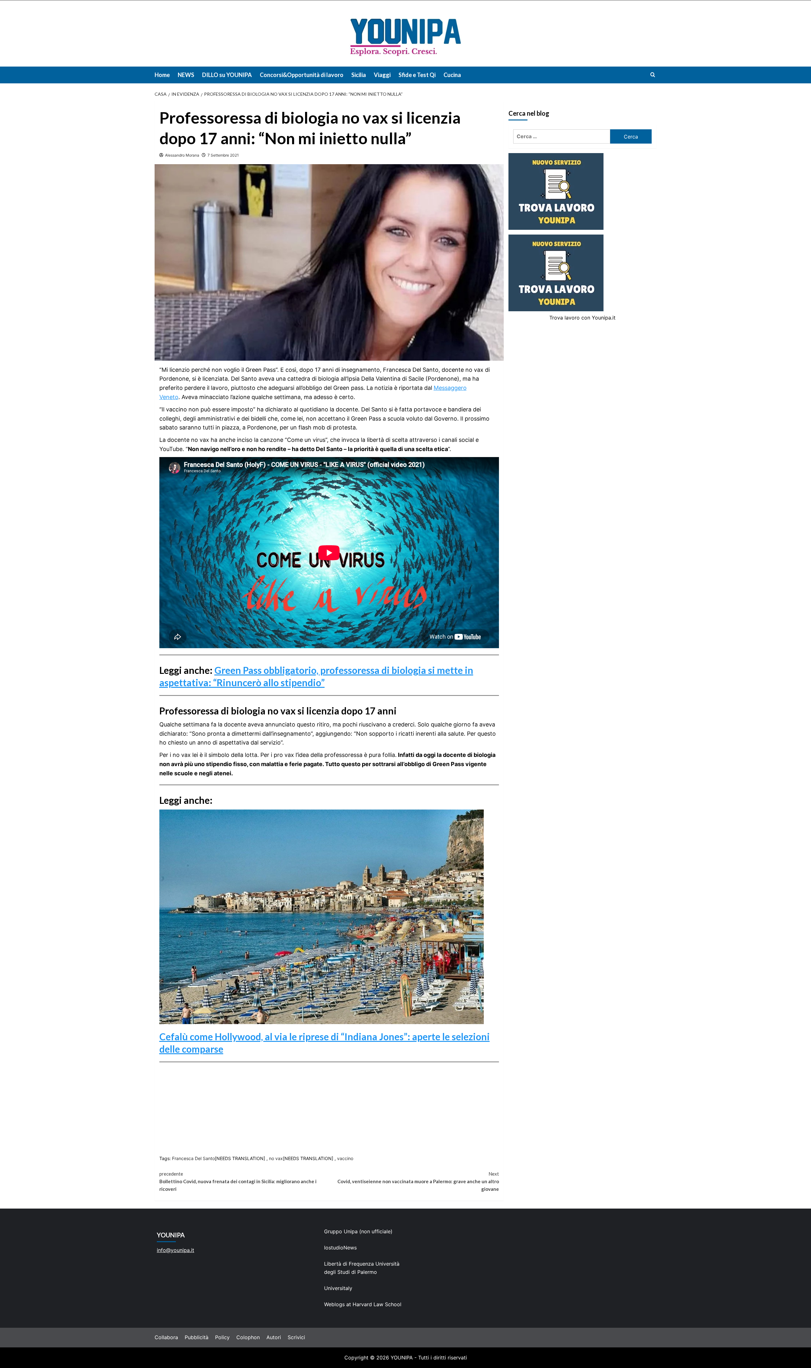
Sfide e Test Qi (417, 74)
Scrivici (296, 1337)
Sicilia (358, 74)
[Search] (653, 74)
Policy (222, 1337)
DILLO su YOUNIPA (227, 74)
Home (162, 74)
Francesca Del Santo (193, 1158)
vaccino (345, 1158)
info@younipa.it (175, 1250)
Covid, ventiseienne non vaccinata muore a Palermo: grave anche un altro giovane (418, 1181)
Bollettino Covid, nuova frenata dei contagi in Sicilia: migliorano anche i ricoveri (237, 1181)
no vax (276, 1158)
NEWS (186, 74)
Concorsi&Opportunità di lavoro (301, 74)
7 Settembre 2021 (223, 155)
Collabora (166, 1337)
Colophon (248, 1337)
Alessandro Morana (182, 155)
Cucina (452, 74)
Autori (273, 1337)
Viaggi (382, 74)
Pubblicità (196, 1337)
